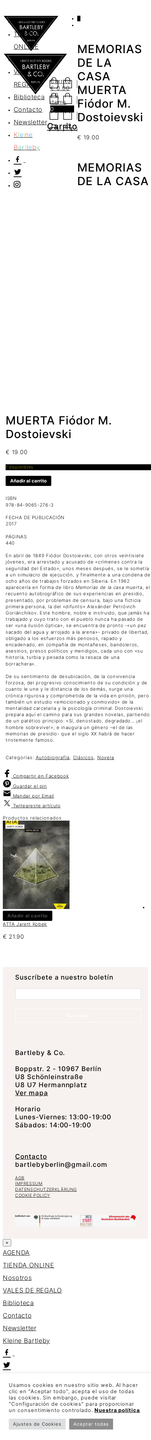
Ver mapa (31, 1093)
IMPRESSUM (28, 1183)
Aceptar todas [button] (91, 1424)
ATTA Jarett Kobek (25, 924)
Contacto (31, 1156)
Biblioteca (18, 1303)
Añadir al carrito (28, 480)
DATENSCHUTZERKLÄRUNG (46, 1189)
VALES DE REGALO (32, 1290)
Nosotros (17, 1277)
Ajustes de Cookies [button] (37, 1424)
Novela (105, 757)
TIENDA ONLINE (28, 1265)
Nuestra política (117, 1410)
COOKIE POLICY (32, 1195)
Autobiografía (53, 757)
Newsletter (20, 1328)
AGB (20, 1177)
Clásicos (83, 757)
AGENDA (27, 21)
